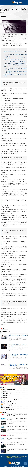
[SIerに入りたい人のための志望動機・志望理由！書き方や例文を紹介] (3, 423)
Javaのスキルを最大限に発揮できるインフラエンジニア (14, 52)
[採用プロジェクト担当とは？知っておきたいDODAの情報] (3, 438)
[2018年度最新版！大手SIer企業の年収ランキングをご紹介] (4, 346)
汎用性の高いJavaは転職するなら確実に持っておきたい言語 (14, 75)
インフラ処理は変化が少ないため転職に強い (16, 61)
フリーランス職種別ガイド (8, 401)
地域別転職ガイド (6, 397)
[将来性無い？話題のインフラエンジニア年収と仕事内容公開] (3, 430)
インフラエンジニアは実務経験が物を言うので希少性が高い (16, 55)
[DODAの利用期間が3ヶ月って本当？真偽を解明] (3, 442)
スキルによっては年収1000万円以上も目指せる (16, 63)
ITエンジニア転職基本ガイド (9, 389)
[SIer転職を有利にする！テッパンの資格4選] (3, 445)
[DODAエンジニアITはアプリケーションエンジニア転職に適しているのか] (4, 364)
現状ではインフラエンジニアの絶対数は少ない (16, 57)
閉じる (18, 48)
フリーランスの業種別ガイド (9, 405)
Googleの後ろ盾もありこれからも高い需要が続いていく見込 (16, 72)
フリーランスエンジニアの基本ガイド (10, 399)
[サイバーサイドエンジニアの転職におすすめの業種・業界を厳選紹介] (4, 356)
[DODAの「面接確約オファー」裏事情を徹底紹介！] (3, 426)
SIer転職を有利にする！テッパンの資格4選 (15, 444)
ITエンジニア (5, 328)
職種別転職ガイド (6, 391)
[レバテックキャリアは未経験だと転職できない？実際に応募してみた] (3, 435)
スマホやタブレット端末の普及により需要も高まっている (16, 69)
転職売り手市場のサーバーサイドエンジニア (13, 59)
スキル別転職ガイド (7, 393)
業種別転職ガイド (6, 395)
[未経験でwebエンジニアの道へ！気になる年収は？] (4, 336)
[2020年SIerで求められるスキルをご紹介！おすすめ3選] (3, 450)
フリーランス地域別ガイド (6, 407)
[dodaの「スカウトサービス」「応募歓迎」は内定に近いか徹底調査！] (3, 418)
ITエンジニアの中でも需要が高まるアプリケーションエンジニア (15, 65)
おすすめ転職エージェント (8, 409)
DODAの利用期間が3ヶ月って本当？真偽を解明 (16, 442)
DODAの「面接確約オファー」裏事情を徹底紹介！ (17, 426)
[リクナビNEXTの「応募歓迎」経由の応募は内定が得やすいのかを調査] (3, 414)
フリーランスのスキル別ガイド (9, 403)
